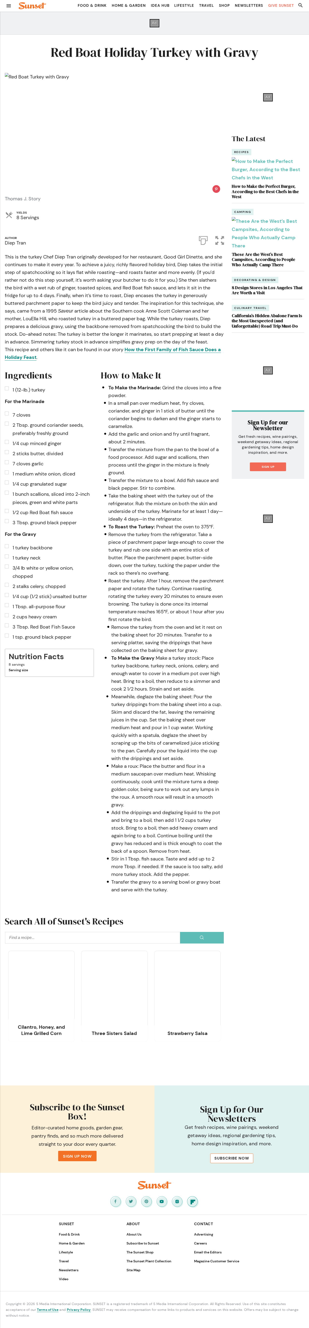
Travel (206, 5)
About (133, 1223)
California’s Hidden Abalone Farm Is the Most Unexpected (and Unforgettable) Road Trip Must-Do (267, 321)
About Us (133, 1234)
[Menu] (9, 6)
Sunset (66, 1223)
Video (63, 1279)
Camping (242, 212)
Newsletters (249, 5)
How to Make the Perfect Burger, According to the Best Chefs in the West (265, 191)
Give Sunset (281, 5)
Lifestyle (184, 5)
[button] (219, 239)
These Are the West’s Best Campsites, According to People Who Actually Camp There (263, 259)
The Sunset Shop (140, 1252)
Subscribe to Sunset (142, 1243)
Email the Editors (208, 1252)
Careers (200, 1243)
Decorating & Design (255, 280)
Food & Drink (92, 5)
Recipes (241, 152)
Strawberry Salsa (188, 1033)
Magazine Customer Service (216, 1261)
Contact (203, 1223)
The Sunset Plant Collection (148, 1261)
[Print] (203, 239)
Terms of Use (47, 1309)
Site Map (133, 1270)
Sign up (268, 467)
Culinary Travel (250, 308)
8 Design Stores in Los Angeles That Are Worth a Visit (267, 290)
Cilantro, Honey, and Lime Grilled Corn (41, 1030)
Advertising (203, 1234)
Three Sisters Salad (114, 1033)
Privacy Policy (79, 1309)
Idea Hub (160, 5)
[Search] (202, 938)
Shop (224, 5)
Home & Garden (129, 5)
